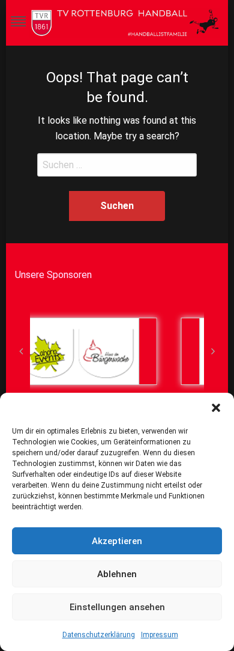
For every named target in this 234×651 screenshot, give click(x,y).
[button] (216, 408)
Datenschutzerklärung (98, 635)
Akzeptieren (117, 541)
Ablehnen (117, 574)
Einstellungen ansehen (117, 607)
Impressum (159, 635)
